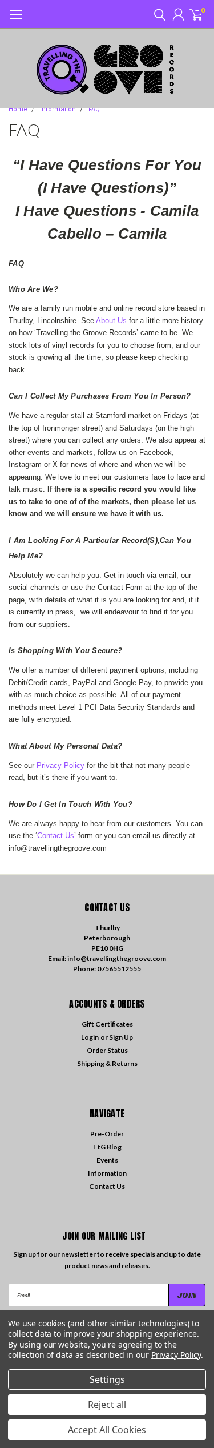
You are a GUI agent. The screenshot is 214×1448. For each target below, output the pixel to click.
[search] (157, 14)
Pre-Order (107, 1133)
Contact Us (55, 835)
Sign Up (121, 1037)
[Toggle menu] (15, 20)
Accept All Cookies (107, 1429)
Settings (107, 1379)
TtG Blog (107, 1147)
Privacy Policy (60, 765)
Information (58, 109)
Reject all (107, 1404)
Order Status (107, 1050)
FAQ (94, 109)
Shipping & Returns (107, 1063)
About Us (111, 320)
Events (107, 1160)
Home (18, 109)
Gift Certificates (107, 1024)
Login (90, 1037)
